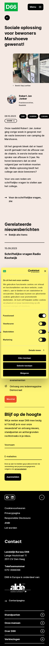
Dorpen (33, 116)
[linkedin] (12, 497)
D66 (23, 116)
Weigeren (24, 373)
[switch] (42, 324)
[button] (35, 7)
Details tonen (35, 350)
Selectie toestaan (24, 365)
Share (9, 121)
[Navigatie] (40, 497)
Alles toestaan (24, 358)
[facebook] (7, 497)
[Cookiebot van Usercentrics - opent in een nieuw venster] (29, 271)
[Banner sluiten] (45, 271)
